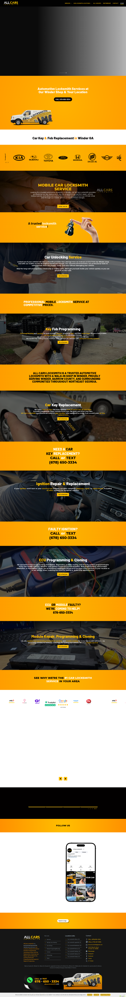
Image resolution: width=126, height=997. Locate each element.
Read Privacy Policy (105, 994)
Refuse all (96, 994)
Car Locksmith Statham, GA (74, 957)
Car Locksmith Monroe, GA (74, 954)
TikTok (90, 964)
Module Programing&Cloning (53, 954)
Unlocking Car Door (28, 958)
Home (122, 3)
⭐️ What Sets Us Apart (23, 27)
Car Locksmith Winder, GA (74, 962)
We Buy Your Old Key (52, 948)
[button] (60, 778)
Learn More (16, 55)
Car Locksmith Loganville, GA (74, 948)
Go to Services (63, 276)
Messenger (91, 957)
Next (95, 814)
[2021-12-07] (37, 811)
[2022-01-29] (89, 811)
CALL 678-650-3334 (63, 99)
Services (67, 3)
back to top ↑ (63, 926)
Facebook (90, 962)
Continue (90, 994)
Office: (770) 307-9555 (94, 948)
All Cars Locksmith (28, 949)
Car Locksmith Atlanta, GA (74, 959)
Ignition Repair (31, 961)
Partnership (107, 3)
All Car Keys (97, 3)
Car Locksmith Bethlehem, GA (74, 951)
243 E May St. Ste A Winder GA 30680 (93, 953)
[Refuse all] (124, 995)
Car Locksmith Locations (82, 3)
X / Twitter (90, 966)
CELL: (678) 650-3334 (94, 945)
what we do (63, 206)
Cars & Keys (49, 951)
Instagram (90, 959)
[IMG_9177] (71, 807)
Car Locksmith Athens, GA (74, 945)
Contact (115, 3)
